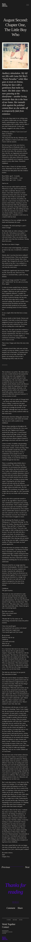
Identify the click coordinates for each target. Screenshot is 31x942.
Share (20, 908)
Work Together (8, 924)
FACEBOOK (9, 919)
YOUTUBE (20, 919)
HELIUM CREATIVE (5, 930)
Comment (10, 908)
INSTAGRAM (15, 919)
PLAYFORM (4, 933)
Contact (5, 927)
